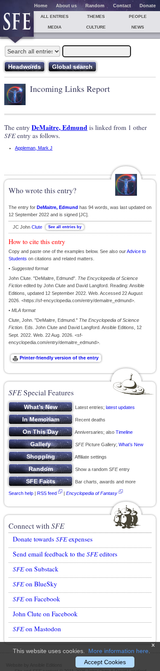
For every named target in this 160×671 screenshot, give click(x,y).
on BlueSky (35, 584)
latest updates (120, 407)
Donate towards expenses (53, 539)
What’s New (131, 444)
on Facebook (36, 598)
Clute (37, 227)
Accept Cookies (105, 662)
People (138, 16)
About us (66, 5)
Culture (96, 27)
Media (54, 27)
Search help (21, 493)
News (137, 27)
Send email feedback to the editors (65, 554)
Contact (122, 5)
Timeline (124, 432)
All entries (55, 16)
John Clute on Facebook (45, 613)
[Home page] (17, 24)
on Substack (35, 569)
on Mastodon (37, 628)
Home (40, 5)
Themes (96, 16)
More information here (118, 650)
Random (95, 5)
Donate (148, 5)
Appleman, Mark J (33, 147)
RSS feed (47, 493)
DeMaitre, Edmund (59, 127)
